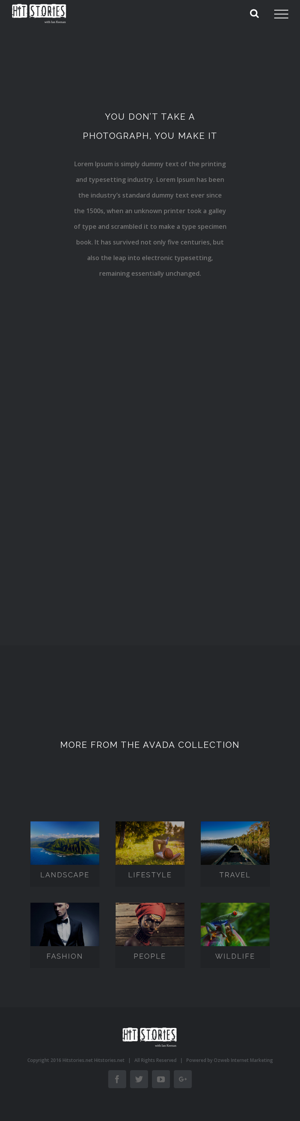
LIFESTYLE (151, 844)
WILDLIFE (235, 925)
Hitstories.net (109, 1060)
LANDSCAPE (65, 844)
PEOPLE (151, 925)
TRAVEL (236, 844)
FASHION (65, 925)
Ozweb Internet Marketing (243, 1060)
